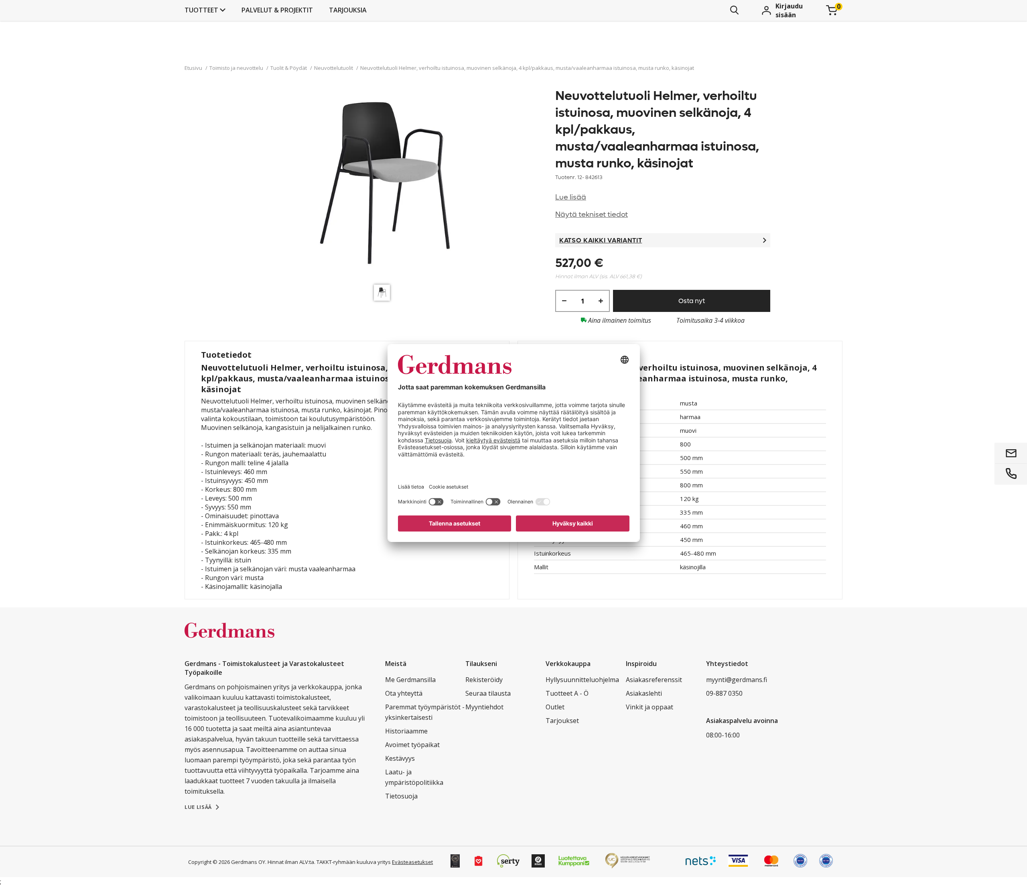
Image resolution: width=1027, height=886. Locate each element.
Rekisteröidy (484, 679)
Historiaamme (406, 731)
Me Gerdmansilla (410, 679)
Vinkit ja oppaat (649, 707)
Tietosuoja (401, 796)
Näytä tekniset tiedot (591, 214)
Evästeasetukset (412, 862)
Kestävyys (400, 758)
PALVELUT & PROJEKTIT (277, 10)
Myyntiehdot (484, 707)
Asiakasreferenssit (654, 679)
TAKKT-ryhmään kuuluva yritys (354, 862)
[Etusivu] (229, 638)
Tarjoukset (562, 720)
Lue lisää (570, 197)
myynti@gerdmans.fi (736, 679)
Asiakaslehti (644, 693)
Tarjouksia (348, 10)
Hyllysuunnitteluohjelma (582, 679)
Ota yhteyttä (403, 693)
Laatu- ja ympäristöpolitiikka (414, 777)
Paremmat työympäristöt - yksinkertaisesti (425, 712)
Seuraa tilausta (488, 693)
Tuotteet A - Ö (567, 693)
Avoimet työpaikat (412, 744)
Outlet (555, 707)
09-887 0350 (724, 693)
